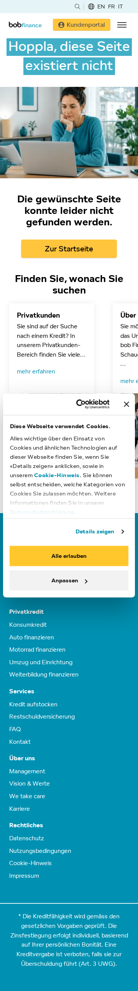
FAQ (15, 728)
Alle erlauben (69, 556)
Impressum (24, 875)
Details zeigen (95, 531)
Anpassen (64, 580)
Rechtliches (26, 825)
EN (101, 6)
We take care (27, 795)
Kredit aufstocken (33, 704)
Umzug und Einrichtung (40, 661)
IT (120, 6)
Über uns (22, 758)
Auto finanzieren (31, 637)
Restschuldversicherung (42, 716)
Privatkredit (26, 611)
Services (21, 691)
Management (27, 771)
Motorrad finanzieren (37, 649)
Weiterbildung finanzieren (44, 674)
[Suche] (77, 6)
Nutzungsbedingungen (40, 850)
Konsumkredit (28, 624)
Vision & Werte (29, 783)
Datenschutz (26, 838)
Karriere (19, 808)
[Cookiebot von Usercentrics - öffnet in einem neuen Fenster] (81, 404)
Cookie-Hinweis (57, 475)
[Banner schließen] (126, 404)
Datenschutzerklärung (42, 512)
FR (111, 6)
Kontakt (20, 741)
